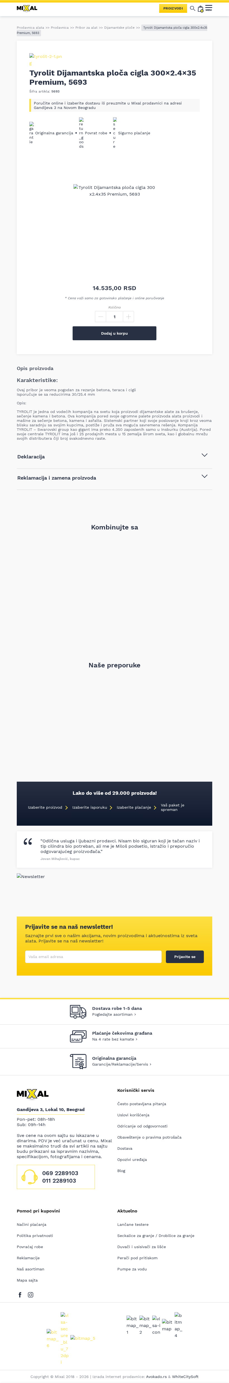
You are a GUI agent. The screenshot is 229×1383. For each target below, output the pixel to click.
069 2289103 (60, 1173)
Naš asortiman (30, 1269)
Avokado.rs (156, 1376)
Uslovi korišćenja (133, 1115)
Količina (114, 307)
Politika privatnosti (35, 1235)
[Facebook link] (21, 1294)
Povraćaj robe (30, 1247)
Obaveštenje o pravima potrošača (149, 1137)
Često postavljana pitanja (141, 1104)
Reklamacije (28, 1258)
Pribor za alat (86, 28)
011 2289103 (59, 1180)
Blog (121, 1170)
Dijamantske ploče (119, 28)
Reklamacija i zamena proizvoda (56, 478)
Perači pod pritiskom (137, 1258)
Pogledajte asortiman (112, 1014)
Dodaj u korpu (114, 333)
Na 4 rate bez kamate (113, 1039)
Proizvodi (173, 8)
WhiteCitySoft (185, 1376)
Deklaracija (31, 457)
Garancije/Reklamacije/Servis (120, 1064)
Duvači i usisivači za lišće (141, 1247)
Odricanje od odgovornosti (142, 1126)
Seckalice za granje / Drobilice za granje (155, 1235)
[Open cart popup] (200, 8)
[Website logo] (29, 8)
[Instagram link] (30, 1294)
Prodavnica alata (30, 28)
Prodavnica (60, 28)
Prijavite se (184, 956)
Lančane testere (133, 1224)
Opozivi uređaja (132, 1159)
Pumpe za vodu (132, 1269)
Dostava (124, 1148)
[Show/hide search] (192, 8)
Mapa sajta (27, 1280)
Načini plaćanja (31, 1224)
